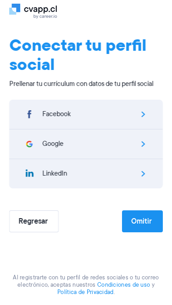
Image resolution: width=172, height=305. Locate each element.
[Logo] (38, 10)
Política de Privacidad (85, 292)
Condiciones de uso (123, 285)
